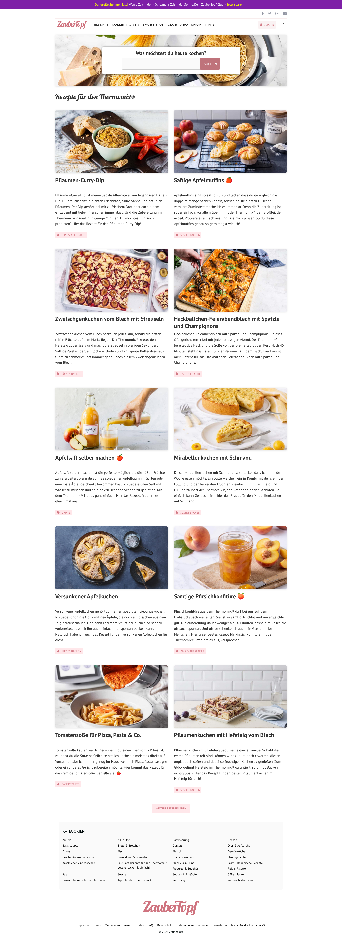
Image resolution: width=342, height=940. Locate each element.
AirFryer (67, 840)
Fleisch (177, 851)
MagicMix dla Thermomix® (248, 925)
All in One (124, 840)
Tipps (209, 24)
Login (268, 25)
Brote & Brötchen (129, 845)
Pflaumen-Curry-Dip (79, 180)
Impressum (83, 925)
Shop (196, 24)
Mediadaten (112, 925)
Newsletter (220, 925)
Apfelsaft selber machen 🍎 (89, 457)
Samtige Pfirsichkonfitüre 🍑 (209, 596)
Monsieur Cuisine (183, 863)
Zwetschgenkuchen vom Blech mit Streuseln (109, 318)
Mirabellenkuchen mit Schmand (213, 457)
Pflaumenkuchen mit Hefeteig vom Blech (224, 735)
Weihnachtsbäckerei (240, 880)
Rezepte (101, 24)
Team (97, 925)
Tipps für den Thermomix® (135, 880)
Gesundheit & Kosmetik (132, 857)
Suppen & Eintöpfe (185, 874)
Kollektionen (125, 24)
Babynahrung (181, 840)
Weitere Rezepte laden (171, 808)
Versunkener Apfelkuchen (86, 596)
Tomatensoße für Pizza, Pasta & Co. (98, 735)
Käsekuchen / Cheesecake (78, 863)
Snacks (122, 874)
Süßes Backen (190, 235)
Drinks (66, 512)
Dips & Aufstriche (74, 235)
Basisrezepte (70, 784)
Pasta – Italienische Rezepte (245, 863)
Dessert (177, 845)
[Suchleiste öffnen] (283, 25)
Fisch (121, 851)
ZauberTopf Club (159, 24)
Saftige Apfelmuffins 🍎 (203, 180)
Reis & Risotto (237, 868)
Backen (232, 840)
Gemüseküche (236, 851)
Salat (65, 874)
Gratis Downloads (183, 857)
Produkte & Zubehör (185, 868)
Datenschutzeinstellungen (193, 925)
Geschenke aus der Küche (78, 857)
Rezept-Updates (134, 925)
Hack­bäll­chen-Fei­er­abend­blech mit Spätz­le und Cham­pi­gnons (227, 322)
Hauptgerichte (190, 374)
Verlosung (179, 880)
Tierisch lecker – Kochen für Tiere (83, 880)
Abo (184, 24)
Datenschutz (165, 925)
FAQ (150, 925)
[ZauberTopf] (73, 25)
